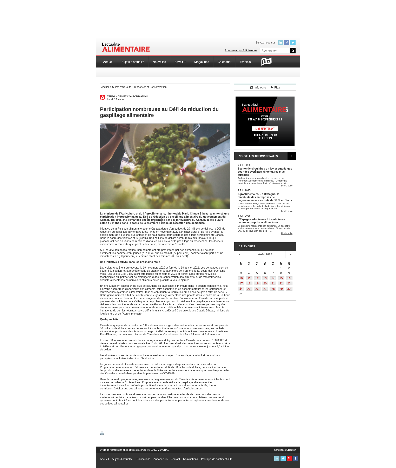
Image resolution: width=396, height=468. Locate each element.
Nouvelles (159, 62)
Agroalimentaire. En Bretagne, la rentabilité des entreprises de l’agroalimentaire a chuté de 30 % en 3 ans (265, 197)
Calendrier (224, 62)
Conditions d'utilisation (285, 450)
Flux (277, 87)
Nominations (190, 459)
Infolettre (260, 87)
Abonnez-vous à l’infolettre (241, 50)
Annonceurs (160, 459)
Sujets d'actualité (121, 87)
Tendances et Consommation (127, 96)
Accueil (108, 62)
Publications (143, 459)
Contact (175, 459)
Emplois (245, 62)
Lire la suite (286, 185)
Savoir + (180, 62)
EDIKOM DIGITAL (160, 450)
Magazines (201, 62)
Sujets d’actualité (132, 62)
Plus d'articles (292, 156)
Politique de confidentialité (216, 459)
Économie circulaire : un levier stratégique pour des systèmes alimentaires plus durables (265, 171)
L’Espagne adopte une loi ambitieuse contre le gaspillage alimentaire (261, 221)
